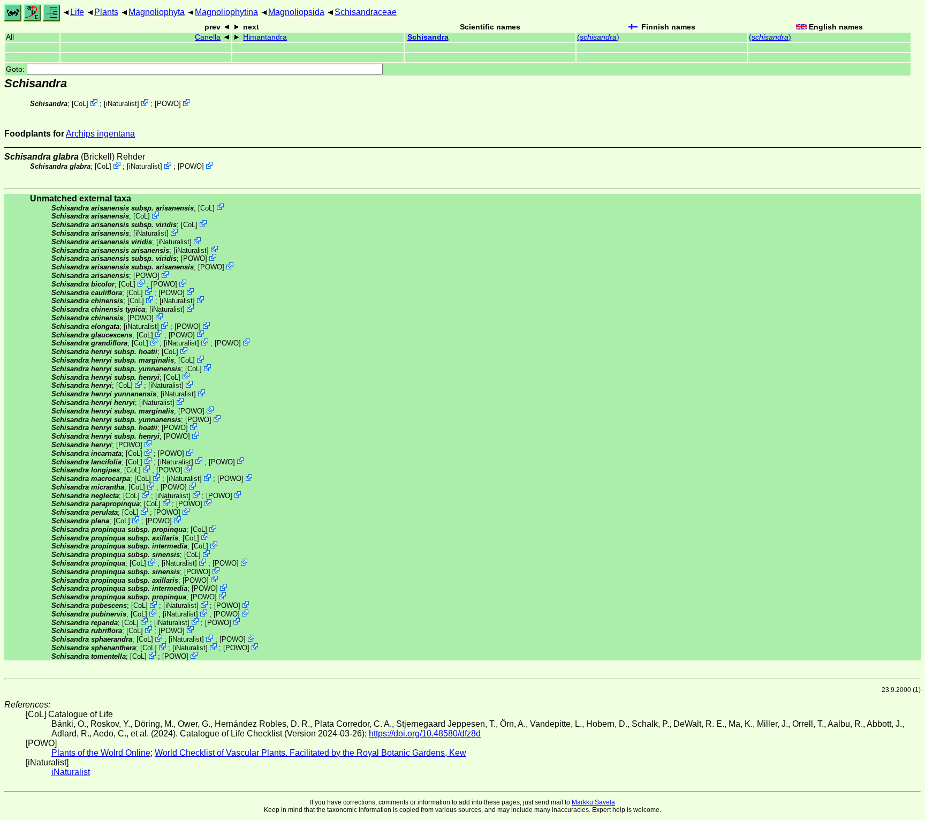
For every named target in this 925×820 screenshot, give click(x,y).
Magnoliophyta (156, 12)
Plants (106, 12)
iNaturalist (121, 104)
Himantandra (265, 37)
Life (77, 12)
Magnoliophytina (226, 12)
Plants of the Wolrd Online (100, 752)
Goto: (16, 69)
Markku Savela (593, 802)
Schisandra (428, 37)
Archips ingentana (100, 133)
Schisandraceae (366, 12)
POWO (168, 104)
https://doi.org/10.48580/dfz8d (425, 733)
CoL (80, 104)
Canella (208, 37)
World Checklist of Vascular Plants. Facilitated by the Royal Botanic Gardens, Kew (310, 752)
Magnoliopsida (296, 12)
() (598, 37)
